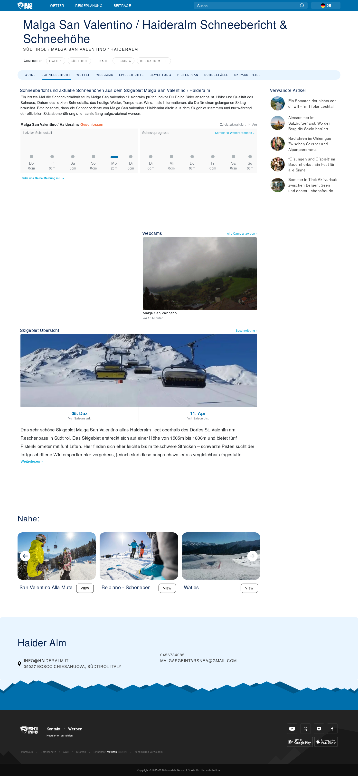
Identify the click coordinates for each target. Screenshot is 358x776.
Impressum (26, 752)
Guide (30, 75)
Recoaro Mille (154, 61)
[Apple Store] (326, 741)
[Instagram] (319, 728)
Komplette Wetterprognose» (235, 132)
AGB (66, 752)
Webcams (104, 75)
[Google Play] (300, 741)
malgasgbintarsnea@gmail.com (198, 660)
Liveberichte (131, 75)
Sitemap (81, 752)
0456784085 (172, 654)
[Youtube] (292, 728)
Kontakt (54, 729)
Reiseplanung (89, 5)
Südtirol (79, 61)
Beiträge (122, 5)
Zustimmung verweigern (149, 752)
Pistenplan (187, 75)
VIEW (85, 588)
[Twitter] (305, 728)
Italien (55, 61)
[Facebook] (332, 728)
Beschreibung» (247, 330)
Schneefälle (216, 75)
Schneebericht (56, 75)
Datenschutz (48, 752)
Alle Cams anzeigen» (242, 233)
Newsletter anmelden (60, 735)
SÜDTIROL (35, 49)
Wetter (57, 5)
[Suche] (302, 5)
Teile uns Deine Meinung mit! (41, 178)
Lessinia (123, 61)
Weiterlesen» (31, 461)
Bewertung (160, 75)
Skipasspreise (247, 75)
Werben (75, 729)
